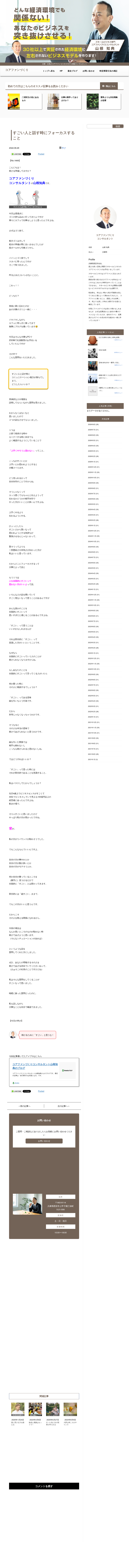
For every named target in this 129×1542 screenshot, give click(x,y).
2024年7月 (91, 557)
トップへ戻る (49, 70)
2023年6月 (91, 626)
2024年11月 (92, 536)
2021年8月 (91, 743)
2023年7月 (91, 621)
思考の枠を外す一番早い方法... (109, 362)
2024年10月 (92, 541)
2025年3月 (91, 515)
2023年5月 (91, 632)
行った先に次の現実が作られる (52, 1423)
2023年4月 (91, 637)
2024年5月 (91, 568)
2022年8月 (91, 680)
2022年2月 (91, 711)
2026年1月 (91, 462)
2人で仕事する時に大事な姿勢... (109, 337)
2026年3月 (91, 451)
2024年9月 (91, 547)
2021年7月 (91, 749)
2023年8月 (91, 616)
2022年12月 (92, 658)
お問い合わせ (89, 70)
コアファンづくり (16, 70)
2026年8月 (91, 424)
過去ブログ (73, 70)
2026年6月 (91, 435)
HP (61, 70)
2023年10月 (92, 605)
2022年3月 (91, 706)
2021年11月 (92, 727)
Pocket (41, 153)
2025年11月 (92, 472)
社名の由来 (102, 350)
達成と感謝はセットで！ (35, 1423)
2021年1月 (91, 759)
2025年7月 (91, 493)
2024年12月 (92, 531)
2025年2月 (91, 520)
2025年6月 (91, 499)
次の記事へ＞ (64, 1106)
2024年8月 (91, 552)
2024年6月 (91, 563)
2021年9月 (91, 738)
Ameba (16, 1083)
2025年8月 (91, 488)
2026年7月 (91, 430)
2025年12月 (92, 467)
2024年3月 (91, 578)
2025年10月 (92, 477)
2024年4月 (91, 573)
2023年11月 (92, 600)
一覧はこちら (110, 86)
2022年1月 (91, 717)
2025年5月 (91, 504)
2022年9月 (91, 674)
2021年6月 (91, 754)
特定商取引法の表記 (108, 70)
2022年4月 (91, 701)
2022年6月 (91, 690)
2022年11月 (92, 664)
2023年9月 (91, 610)
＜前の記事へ (24, 1106)
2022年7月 (91, 685)
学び (64, 147)
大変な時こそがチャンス (70, 1423)
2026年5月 (91, 440)
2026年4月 (91, 446)
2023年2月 (91, 648)
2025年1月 (91, 525)
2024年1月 (91, 589)
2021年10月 (92, 733)
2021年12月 (92, 722)
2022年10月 (92, 669)
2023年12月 (92, 594)
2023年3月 (91, 642)
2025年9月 (91, 483)
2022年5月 (91, 696)
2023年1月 (91, 653)
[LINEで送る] (16, 153)
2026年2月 (91, 456)
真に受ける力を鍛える (17, 1423)
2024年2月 (91, 584)
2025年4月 (91, 509)
